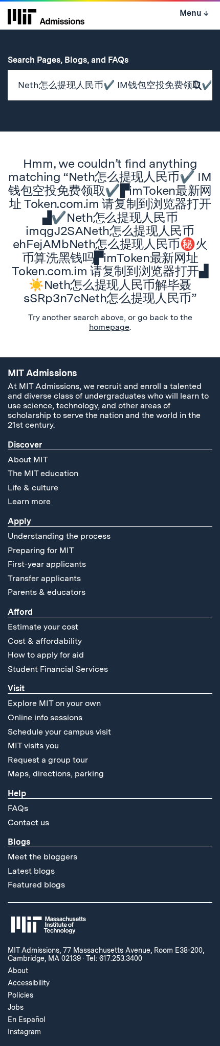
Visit (16, 688)
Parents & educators (46, 592)
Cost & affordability (45, 641)
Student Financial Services (58, 669)
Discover (25, 445)
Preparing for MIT (41, 550)
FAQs (18, 808)
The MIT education (43, 473)
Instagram (24, 1032)
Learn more (29, 501)
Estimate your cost (43, 627)
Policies (20, 995)
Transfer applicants (44, 578)
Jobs (16, 1007)
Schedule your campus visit (59, 732)
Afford (20, 612)
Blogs (19, 842)
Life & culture (33, 487)
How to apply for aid (46, 655)
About (18, 970)
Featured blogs (36, 885)
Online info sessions (45, 717)
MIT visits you (33, 745)
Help (17, 793)
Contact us (28, 822)
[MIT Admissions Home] (46, 15)
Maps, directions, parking (56, 773)
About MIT (28, 459)
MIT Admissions (42, 373)
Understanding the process (59, 536)
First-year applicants (47, 564)
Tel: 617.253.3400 (114, 958)
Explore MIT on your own (54, 703)
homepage (109, 327)
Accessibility (29, 983)
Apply (19, 521)
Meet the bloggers (42, 856)
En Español (27, 1019)
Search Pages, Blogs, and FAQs (73, 60)
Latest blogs (31, 871)
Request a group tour (48, 760)
